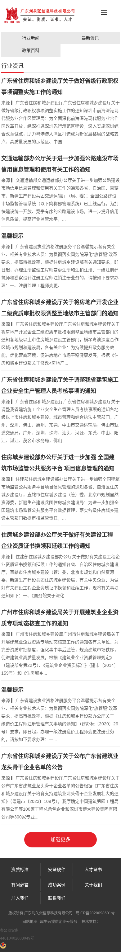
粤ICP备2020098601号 (95, 913)
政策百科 (30, 50)
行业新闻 (30, 37)
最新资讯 (90, 37)
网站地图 (29, 922)
